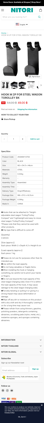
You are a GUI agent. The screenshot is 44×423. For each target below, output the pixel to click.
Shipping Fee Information (27, 109)
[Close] (42, 405)
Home (3, 33)
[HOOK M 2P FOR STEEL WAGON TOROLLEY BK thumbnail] (5, 85)
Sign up (35, 369)
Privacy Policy (10, 412)
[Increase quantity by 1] (23, 139)
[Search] (39, 17)
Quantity (4, 134)
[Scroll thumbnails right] (41, 85)
